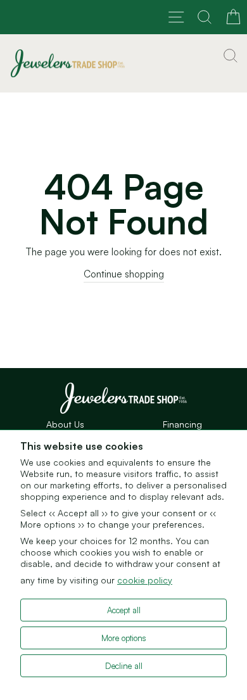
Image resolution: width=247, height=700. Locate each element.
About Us (65, 424)
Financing (182, 424)
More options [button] (123, 638)
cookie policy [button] (144, 580)
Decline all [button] (123, 666)
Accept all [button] (124, 610)
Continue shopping (124, 274)
